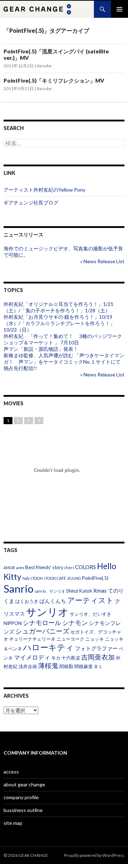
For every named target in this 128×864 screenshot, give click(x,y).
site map (13, 823)
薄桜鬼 (48, 665)
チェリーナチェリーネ (32, 639)
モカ (55, 658)
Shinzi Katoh (79, 591)
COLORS (85, 567)
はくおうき (26, 601)
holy (26, 578)
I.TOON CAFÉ (55, 578)
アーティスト (90, 600)
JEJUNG (74, 578)
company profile (21, 797)
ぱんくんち (52, 601)
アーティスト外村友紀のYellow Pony (44, 190)
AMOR (9, 567)
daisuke (44, 65)
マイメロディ (32, 657)
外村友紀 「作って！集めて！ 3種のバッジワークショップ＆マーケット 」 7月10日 (63, 339)
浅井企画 (27, 666)
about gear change (24, 784)
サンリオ (47, 611)
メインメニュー (119, 9)
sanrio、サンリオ (49, 591)
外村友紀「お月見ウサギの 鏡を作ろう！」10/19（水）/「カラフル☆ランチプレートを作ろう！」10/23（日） (59, 323)
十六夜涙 (71, 658)
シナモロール (42, 622)
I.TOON (37, 578)
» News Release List (102, 261)
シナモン (75, 622)
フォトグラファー (96, 648)
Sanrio (18, 588)
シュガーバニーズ (42, 631)
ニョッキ (94, 639)
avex (20, 567)
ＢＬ (98, 666)
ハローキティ (48, 647)
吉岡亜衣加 (98, 657)
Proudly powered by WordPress (94, 855)
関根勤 (66, 666)
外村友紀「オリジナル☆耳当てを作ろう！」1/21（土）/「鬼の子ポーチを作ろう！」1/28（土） (58, 307)
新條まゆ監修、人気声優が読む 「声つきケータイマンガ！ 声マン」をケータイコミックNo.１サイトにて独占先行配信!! (64, 361)
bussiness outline (23, 810)
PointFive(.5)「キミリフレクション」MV (54, 80)
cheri (69, 567)
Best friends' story (44, 567)
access (11, 772)
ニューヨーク (70, 639)
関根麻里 (83, 666)
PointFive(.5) (95, 578)
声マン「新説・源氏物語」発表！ (41, 349)
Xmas (100, 590)
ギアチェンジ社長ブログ (31, 202)
